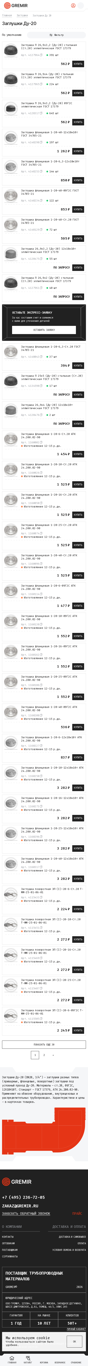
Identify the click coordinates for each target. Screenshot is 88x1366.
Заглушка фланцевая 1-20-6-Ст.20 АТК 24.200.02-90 (48, 435)
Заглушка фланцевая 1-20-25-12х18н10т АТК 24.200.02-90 (52, 830)
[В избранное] (14, 63)
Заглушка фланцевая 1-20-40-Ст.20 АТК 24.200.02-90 (49, 557)
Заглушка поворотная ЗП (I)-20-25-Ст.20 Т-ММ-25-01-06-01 (50, 981)
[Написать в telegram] (53, 1197)
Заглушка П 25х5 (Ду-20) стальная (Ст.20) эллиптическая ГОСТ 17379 (52, 377)
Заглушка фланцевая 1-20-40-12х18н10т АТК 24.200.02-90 (52, 860)
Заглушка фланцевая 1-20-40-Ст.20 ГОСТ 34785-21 (50, 221)
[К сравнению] (6, 63)
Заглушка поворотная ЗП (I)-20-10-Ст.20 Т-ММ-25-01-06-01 (50, 921)
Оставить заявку (44, 330)
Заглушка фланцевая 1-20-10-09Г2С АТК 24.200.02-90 (49, 617)
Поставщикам (9, 1250)
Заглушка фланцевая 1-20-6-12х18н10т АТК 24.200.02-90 (51, 739)
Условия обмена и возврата (69, 1250)
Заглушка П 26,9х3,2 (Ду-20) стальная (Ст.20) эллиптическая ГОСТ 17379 (49, 46)
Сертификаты (9, 1256)
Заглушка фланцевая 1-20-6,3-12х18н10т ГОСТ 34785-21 (50, 163)
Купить (78, 64)
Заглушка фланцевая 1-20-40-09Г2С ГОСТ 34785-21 (50, 192)
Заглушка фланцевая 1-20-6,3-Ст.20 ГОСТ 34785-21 (50, 348)
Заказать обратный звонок (26, 1213)
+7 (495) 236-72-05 (23, 1197)
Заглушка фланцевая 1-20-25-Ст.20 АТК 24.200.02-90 (49, 526)
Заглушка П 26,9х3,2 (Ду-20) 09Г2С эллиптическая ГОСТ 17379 (46, 105)
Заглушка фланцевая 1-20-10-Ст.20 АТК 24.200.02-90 (49, 466)
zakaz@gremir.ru (20, 1206)
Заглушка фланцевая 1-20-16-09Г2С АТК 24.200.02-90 (49, 648)
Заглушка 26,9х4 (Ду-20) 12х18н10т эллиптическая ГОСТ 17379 (46, 406)
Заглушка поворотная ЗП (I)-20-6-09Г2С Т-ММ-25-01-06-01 (52, 1012)
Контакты (7, 1237)
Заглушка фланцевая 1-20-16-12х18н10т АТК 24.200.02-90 (52, 799)
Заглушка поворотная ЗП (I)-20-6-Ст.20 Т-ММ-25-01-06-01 (52, 890)
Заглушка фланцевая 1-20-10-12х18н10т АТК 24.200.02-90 (52, 769)
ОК (74, 1341)
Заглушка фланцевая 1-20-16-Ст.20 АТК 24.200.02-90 (49, 496)
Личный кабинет (76, 1329)
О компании (12, 1227)
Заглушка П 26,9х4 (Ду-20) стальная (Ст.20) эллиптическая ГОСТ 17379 (47, 76)
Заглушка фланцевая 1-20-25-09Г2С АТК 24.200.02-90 (49, 678)
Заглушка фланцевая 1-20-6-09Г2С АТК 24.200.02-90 (48, 587)
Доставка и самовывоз (72, 1237)
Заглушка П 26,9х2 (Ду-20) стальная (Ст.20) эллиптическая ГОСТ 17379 (47, 279)
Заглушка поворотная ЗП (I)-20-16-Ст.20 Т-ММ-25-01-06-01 (50, 951)
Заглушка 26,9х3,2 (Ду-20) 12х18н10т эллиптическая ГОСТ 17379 (48, 250)
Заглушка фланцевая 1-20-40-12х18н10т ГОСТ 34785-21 (49, 134)
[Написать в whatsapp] (61, 1197)
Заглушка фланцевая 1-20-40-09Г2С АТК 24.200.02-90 (49, 708)
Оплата (82, 1243)
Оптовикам (8, 1243)
